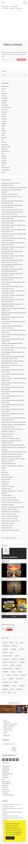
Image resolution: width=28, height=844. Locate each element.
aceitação (5, 642)
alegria (11, 642)
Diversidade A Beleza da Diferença (10, 509)
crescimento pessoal (7, 655)
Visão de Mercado (6, 783)
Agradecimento (5, 86)
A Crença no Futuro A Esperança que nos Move (13, 507)
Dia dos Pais (4, 109)
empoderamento (13, 662)
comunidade (21, 649)
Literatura (20, 671)
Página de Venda (6, 766)
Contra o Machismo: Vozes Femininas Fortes (12, 429)
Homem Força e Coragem (8, 523)
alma (17, 642)
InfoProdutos (5, 772)
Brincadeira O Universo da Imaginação (11, 511)
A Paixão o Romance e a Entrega (9, 518)
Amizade (4, 88)
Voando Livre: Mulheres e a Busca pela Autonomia (13, 424)
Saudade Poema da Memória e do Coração (12, 454)
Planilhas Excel (5, 770)
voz (14, 692)
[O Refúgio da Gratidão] (14, 588)
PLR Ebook (5, 777)
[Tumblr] (14, 759)
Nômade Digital (5, 781)
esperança (21, 662)
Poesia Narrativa (5, 151)
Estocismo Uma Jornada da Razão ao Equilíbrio (13, 445)
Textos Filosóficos (6, 169)
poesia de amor (19, 678)
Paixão (3, 135)
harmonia (19, 665)
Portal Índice (5, 793)
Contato (5, 731)
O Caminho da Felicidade (8, 504)
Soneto (3, 165)
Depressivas (4, 100)
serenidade (21, 685)
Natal (3, 128)
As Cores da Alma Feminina (8, 426)
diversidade (14, 659)
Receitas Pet (5, 787)
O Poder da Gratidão (6, 495)
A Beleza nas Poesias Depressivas (10, 194)
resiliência (6, 685)
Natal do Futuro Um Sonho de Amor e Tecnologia (13, 458)
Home (5, 720)
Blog (5, 733)
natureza (8, 675)
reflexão (15, 682)
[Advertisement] (14, 25)
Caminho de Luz (5, 481)
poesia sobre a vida (7, 682)
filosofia (12, 665)
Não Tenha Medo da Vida (8, 578)
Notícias (3, 132)
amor (21, 642)
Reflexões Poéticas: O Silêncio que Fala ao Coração (14, 187)
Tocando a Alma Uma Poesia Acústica (10, 520)
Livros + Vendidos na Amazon (9, 537)
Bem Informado (6, 791)
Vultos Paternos (5, 484)
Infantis (3, 125)
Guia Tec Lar (5, 789)
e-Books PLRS (5, 768)
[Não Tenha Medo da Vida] (14, 570)
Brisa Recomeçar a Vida (7, 461)
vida (4, 692)
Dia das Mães (5, 105)
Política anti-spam (8, 728)
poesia (11, 678)
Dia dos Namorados (6, 107)
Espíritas (4, 114)
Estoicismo (4, 116)
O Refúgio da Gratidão (7, 436)
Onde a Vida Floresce (7, 527)
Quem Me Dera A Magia (7, 477)
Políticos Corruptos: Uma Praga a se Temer (13, 613)
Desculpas (4, 102)
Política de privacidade (9, 726)
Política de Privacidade (14, 834)
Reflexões (4, 156)
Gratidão (4, 123)
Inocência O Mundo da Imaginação (10, 516)
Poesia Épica (5, 144)
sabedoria (14, 685)
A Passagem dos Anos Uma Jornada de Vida (12, 502)
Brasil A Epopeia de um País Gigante (10, 530)
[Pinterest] (17, 759)
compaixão (13, 649)
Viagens (3, 172)
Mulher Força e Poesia (7, 525)
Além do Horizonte (6, 479)
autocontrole (14, 645)
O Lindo (3, 470)
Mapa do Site (7, 735)
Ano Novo (4, 95)
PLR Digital (4, 775)
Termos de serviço (8, 729)
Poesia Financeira (6, 146)
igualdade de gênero (7, 668)
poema (23, 675)
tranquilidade (19, 689)
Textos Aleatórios (6, 167)
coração (11, 652)
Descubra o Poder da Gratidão (9, 497)
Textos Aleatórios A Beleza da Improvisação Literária (14, 451)
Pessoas (4, 142)
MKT (3, 779)
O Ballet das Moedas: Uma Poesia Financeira (12, 209)
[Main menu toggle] (25, 2)
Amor (3, 91)
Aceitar (10, 838)
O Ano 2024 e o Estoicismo (8, 431)
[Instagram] (7, 759)
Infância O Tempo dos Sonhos (9, 514)
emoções (22, 659)
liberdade (13, 671)
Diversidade (4, 112)
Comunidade (5, 98)
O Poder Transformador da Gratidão (10, 500)
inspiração (5, 671)
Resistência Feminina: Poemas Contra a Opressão (14, 422)
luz (3, 675)
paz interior (16, 675)
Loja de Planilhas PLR (7, 773)
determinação (6, 659)
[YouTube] (10, 759)
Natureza (4, 130)
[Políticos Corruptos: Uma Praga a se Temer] (14, 605)
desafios (17, 655)
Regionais (4, 158)
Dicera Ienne (5, 472)
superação (5, 689)
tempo (11, 689)
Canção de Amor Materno (8, 486)
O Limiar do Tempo (6, 488)
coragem (5, 652)
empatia (4, 662)
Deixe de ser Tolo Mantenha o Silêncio (11, 438)
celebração (5, 649)
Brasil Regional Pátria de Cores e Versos (11, 456)
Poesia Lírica (5, 149)
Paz (2, 139)
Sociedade (4, 163)
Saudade (4, 160)
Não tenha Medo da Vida (7, 433)
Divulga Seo (5, 785)
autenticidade (6, 645)
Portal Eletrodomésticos (7, 795)
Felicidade (4, 121)
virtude (9, 692)
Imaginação (17, 668)
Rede (3, 153)
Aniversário (4, 93)
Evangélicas (4, 119)
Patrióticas (4, 137)
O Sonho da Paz (5, 474)
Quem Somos (7, 722)
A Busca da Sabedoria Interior (9, 463)
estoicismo (5, 665)
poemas (4, 678)
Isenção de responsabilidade (10, 724)
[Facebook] (3, 759)
